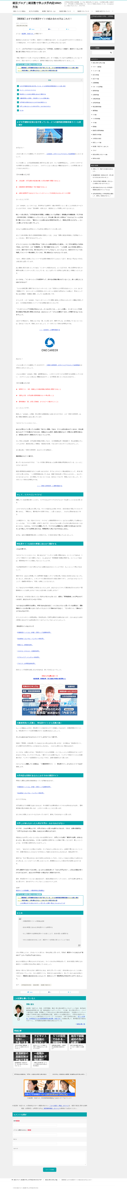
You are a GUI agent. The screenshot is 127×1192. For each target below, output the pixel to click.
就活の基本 (36, 985)
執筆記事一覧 (81, 1024)
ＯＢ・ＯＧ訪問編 (97, 86)
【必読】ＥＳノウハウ (83, 11)
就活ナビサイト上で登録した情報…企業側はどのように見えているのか (40, 1047)
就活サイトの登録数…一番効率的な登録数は (30, 890)
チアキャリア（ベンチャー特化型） (28, 657)
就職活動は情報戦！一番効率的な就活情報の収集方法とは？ (59, 1047)
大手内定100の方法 (26, 985)
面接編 (94, 126)
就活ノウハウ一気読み (19, 11)
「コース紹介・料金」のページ (59, 1105)
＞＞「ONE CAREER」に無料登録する (49, 486)
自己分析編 (96, 74)
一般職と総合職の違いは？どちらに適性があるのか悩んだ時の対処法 (40, 1064)
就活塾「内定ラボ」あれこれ (100, 146)
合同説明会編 (96, 102)
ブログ (94, 150)
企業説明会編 (96, 98)
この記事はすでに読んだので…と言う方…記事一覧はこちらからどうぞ (42, 903)
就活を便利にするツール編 (100, 154)
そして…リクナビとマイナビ (28, 90)
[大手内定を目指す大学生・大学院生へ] (102, 30)
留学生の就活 (96, 158)
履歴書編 (95, 110)
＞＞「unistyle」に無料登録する (49, 330)
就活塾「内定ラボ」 (28, 33)
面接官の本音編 (97, 134)
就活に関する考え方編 (22, 25)
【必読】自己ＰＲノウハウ (102, 11)
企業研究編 (96, 94)
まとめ (21, 110)
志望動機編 (96, 82)
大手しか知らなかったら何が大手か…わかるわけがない (35, 106)
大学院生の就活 (97, 138)
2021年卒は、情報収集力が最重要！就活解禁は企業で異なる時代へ (69, 1074)
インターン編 (96, 70)
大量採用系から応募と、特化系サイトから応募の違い (35, 98)
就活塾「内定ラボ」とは (48, 11)
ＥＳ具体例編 (96, 118)
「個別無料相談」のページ (51, 1108)
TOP (28, 1179)
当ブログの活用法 (34, 11)
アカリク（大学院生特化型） (26, 663)
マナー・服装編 (97, 66)
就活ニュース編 (97, 142)
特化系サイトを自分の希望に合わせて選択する (33, 94)
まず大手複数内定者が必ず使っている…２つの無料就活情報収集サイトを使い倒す (43, 86)
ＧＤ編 (94, 122)
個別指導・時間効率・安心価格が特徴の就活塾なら (49, 678)
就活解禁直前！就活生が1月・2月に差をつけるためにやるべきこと (21, 1064)
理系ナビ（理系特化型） (25, 645)
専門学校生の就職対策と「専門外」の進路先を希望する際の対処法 (30, 1074)
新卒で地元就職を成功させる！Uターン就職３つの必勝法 (77, 1047)
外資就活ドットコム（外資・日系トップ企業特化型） (34, 632)
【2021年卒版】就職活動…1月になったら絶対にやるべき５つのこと (22, 1047)
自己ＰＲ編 (96, 78)
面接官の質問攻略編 (98, 130)
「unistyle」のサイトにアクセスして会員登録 (60, 154)
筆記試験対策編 (97, 106)
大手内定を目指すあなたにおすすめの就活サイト (33, 102)
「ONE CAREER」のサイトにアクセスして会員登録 (62, 365)
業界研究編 (96, 90)
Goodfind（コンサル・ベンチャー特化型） (30, 638)
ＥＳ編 (94, 114)
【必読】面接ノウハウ (65, 11)
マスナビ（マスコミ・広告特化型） (28, 651)
